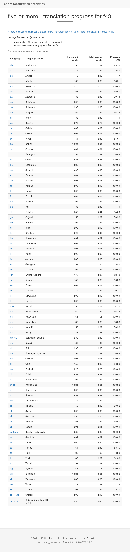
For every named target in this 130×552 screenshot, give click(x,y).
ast (11, 91)
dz (11, 154)
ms (11, 332)
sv (11, 437)
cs (11, 133)
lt (10, 295)
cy (11, 138)
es (11, 170)
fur (11, 201)
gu (11, 217)
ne (11, 342)
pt (11, 379)
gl (11, 211)
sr (11, 426)
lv (11, 301)
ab (11, 65)
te (11, 447)
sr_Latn (14, 431)
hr (11, 232)
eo (11, 164)
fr (11, 196)
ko (11, 285)
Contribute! (93, 538)
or (11, 363)
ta (11, 442)
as (11, 86)
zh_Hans (14, 494)
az (11, 96)
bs (11, 122)
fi (10, 191)
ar (11, 81)
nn (11, 353)
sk (11, 410)
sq (11, 421)
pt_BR (13, 384)
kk (11, 269)
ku (11, 290)
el (11, 159)
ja (11, 259)
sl (11, 416)
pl (11, 374)
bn (11, 112)
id (11, 243)
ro (11, 390)
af (11, 70)
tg (11, 452)
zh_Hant (14, 501)
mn (11, 321)
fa (11, 185)
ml (11, 316)
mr (11, 327)
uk (11, 473)
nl (11, 348)
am (11, 75)
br (11, 117)
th (11, 458)
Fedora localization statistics (23, 4)
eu (11, 180)
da (11, 143)
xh (11, 489)
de (11, 149)
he (11, 222)
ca (11, 128)
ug (11, 468)
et (11, 175)
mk (11, 311)
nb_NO (13, 337)
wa (11, 484)
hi (11, 227)
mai (12, 306)
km (11, 274)
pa (11, 369)
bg (11, 107)
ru (11, 395)
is (11, 248)
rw (11, 400)
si (11, 405)
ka (11, 264)
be (11, 101)
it (10, 253)
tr (11, 463)
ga (11, 206)
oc (11, 358)
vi (11, 479)
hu (11, 238)
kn (11, 280)
